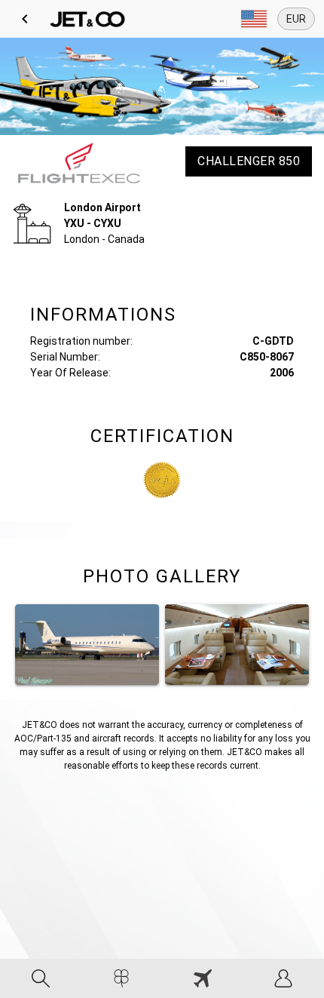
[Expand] (254, 19)
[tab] (40, 978)
